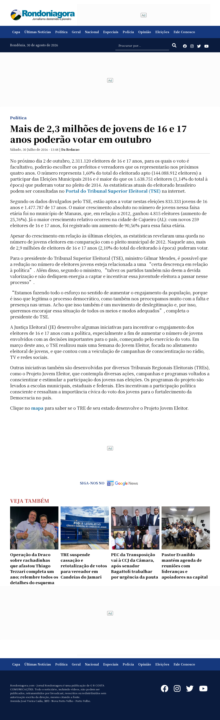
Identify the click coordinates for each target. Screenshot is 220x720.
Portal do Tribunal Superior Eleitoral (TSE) (113, 191)
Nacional (92, 32)
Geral (76, 32)
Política (61, 32)
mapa (37, 408)
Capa (16, 32)
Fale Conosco (184, 32)
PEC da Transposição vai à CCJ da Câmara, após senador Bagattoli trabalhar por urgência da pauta (134, 566)
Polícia (128, 32)
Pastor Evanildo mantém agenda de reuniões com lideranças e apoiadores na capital (185, 566)
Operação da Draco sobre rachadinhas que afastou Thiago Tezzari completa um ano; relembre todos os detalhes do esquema (34, 568)
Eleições (162, 32)
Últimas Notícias (37, 32)
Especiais (110, 32)
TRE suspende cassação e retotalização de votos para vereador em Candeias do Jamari (84, 566)
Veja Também (29, 500)
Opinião (144, 32)
